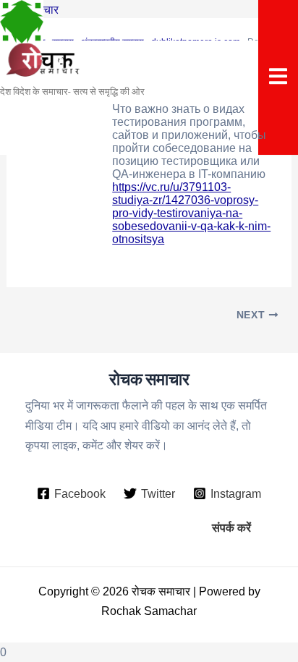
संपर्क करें (231, 527)
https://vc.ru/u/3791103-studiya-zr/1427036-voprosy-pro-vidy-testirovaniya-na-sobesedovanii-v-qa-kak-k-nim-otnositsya (191, 213)
